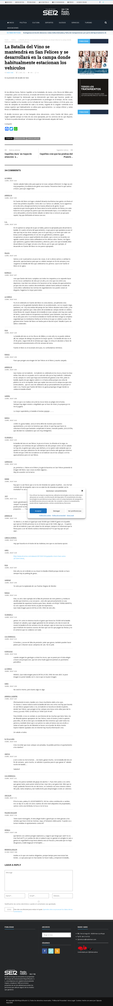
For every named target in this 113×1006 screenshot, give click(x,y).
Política (23, 23)
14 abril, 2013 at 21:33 (11, 639)
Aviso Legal (70, 515)
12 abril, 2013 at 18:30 (11, 464)
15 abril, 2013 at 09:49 (11, 654)
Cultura (35, 23)
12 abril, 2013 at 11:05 (11, 333)
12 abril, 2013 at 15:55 (11, 399)
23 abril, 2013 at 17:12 (11, 798)
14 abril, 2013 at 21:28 (11, 617)
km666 (7, 479)
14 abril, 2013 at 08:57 (11, 568)
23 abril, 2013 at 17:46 (11, 815)
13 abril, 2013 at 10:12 (11, 499)
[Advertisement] (93, 131)
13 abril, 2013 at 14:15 (11, 540)
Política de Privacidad (59, 1000)
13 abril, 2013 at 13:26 (11, 518)
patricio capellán (33, 138)
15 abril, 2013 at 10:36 (11, 671)
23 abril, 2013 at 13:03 (11, 756)
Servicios (75, 23)
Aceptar (38, 511)
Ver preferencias (74, 511)
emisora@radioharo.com (87, 939)
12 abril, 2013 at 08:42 (11, 299)
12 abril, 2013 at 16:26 (11, 440)
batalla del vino (20, 138)
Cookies (78, 1000)
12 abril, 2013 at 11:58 (11, 357)
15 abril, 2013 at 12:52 (11, 686)
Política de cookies (45, 515)
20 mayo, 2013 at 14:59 (11, 832)
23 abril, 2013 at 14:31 (11, 778)
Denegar (56, 511)
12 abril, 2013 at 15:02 (11, 370)
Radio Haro (10, 72)
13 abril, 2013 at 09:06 (11, 481)
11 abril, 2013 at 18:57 (11, 275)
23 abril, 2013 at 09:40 (11, 742)
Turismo (88, 23)
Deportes (49, 23)
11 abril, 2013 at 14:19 (11, 181)
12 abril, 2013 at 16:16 (11, 420)
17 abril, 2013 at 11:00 (11, 699)
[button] (82, 491)
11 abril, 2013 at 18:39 (11, 224)
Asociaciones (12, 28)
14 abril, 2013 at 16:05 (11, 583)
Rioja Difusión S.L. (24, 1000)
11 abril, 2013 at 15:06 (11, 198)
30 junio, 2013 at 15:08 (11, 852)
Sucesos (62, 23)
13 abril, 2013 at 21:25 (11, 553)
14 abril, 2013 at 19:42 (11, 595)
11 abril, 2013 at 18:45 (11, 256)
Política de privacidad (59, 515)
